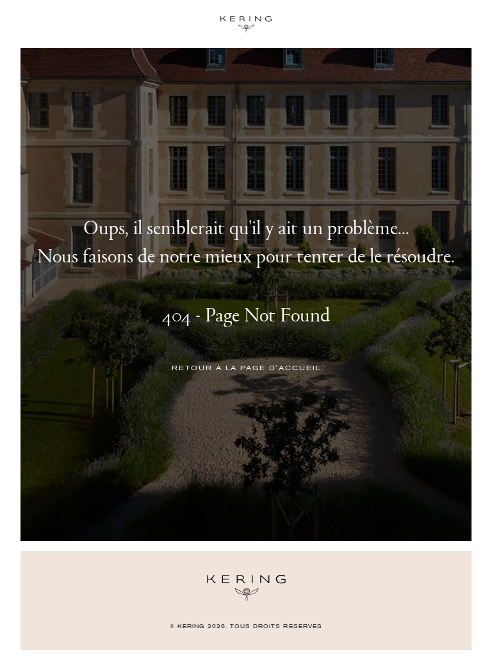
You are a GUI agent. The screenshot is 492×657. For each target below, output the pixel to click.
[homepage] (246, 24)
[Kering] (246, 598)
